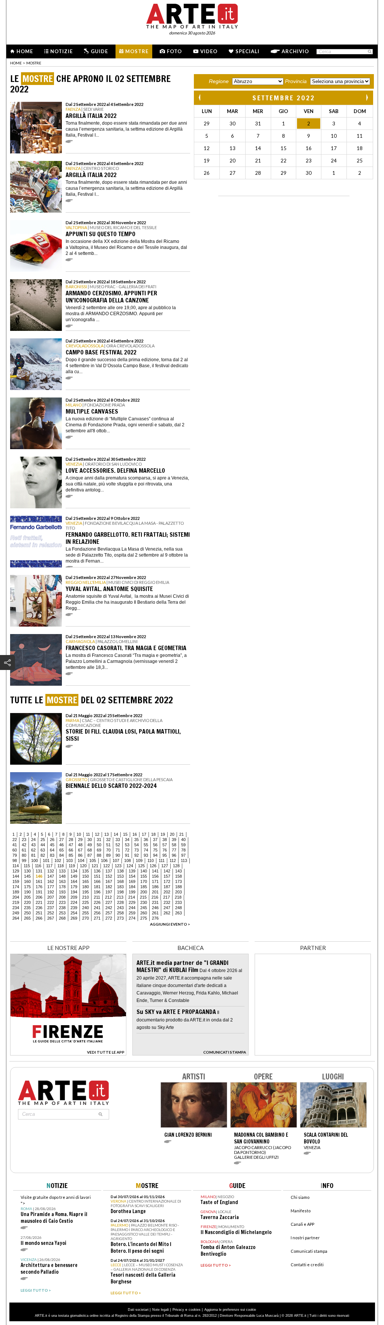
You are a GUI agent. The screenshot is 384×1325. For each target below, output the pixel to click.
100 (34, 860)
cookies (195, 1310)
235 (27, 907)
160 (27, 881)
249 (15, 913)
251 (39, 913)
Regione (219, 81)
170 (143, 881)
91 (127, 855)
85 (71, 855)
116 (38, 865)
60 (14, 850)
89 (108, 855)
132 (50, 871)
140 (143, 871)
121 (95, 865)
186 (155, 886)
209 (73, 897)
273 (120, 918)
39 (174, 839)
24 (33, 839)
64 (52, 850)
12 (97, 834)
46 (61, 845)
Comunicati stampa (309, 1251)
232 (167, 902)
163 (62, 881)
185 (143, 886)
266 (39, 918)
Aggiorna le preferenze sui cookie (230, 1310)
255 (85, 913)
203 (178, 892)
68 (89, 850)
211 (97, 897)
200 (143, 892)
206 (39, 897)
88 (99, 855)
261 (155, 913)
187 (167, 886)
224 (73, 902)
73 (136, 850)
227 (108, 902)
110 (150, 860)
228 (120, 902)
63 (42, 850)
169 (132, 881)
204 (15, 897)
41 (14, 845)
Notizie (61, 51)
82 (42, 855)
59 (183, 845)
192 (50, 892)
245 (143, 907)
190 (27, 892)
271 (97, 918)
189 (15, 892)
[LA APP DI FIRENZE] (68, 1053)
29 (80, 839)
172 (167, 881)
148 (62, 876)
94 (155, 855)
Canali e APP (302, 1224)
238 (62, 907)
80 (24, 855)
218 (178, 897)
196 (97, 892)
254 (73, 913)
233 (178, 902)
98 (14, 860)
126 (153, 865)
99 (24, 860)
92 (136, 855)
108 (127, 860)
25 (42, 839)
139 (132, 871)
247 (167, 907)
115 (27, 865)
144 (15, 876)
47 (71, 845)
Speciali (248, 51)
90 (118, 855)
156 (155, 876)
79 (14, 855)
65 (61, 850)
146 (39, 876)
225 (85, 902)
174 (15, 886)
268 (62, 918)
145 (27, 876)
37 (155, 839)
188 (178, 886)
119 (72, 865)
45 (52, 845)
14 (116, 834)
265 (27, 918)
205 (27, 897)
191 (39, 892)
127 (164, 865)
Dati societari (138, 1310)
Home (24, 51)
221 (39, 902)
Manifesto (300, 1210)
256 (97, 913)
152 (108, 876)
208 (62, 897)
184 (132, 886)
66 (71, 850)
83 (52, 855)
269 (73, 918)
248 (178, 907)
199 (132, 892)
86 (80, 855)
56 (155, 845)
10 (78, 834)
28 (71, 839)
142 (167, 871)
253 (62, 913)
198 (120, 892)
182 (108, 886)
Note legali (160, 1310)
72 (127, 850)
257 (108, 913)
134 (73, 871)
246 (155, 907)
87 (89, 855)
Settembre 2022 (283, 98)
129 (15, 871)
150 (85, 876)
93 (146, 855)
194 (73, 892)
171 (155, 881)
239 (73, 907)
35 (136, 839)
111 (162, 860)
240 (85, 907)
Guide (99, 51)
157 (167, 876)
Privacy (178, 1310)
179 (73, 886)
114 (15, 865)
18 (153, 834)
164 (73, 881)
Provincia (296, 81)
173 (178, 881)
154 (132, 876)
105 (92, 860)
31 (99, 839)
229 (132, 902)
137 (108, 871)
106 (104, 860)
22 (14, 839)
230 (143, 902)
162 (50, 881)
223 (62, 902)
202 (167, 892)
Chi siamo (300, 1197)
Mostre (136, 51)
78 (183, 850)
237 (50, 907)
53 (127, 845)
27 (61, 839)
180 (85, 886)
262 (167, 913)
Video (209, 51)
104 (81, 860)
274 (132, 918)
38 (164, 839)
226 (97, 902)
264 (15, 918)
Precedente (200, 97)
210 (85, 897)
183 (120, 886)
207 (50, 897)
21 (181, 834)
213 (120, 897)
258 (120, 913)
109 (139, 860)
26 (52, 839)
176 (39, 886)
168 (120, 881)
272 (108, 918)
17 (144, 834)
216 (155, 897)
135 (85, 871)
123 (118, 865)
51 (108, 845)
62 (33, 850)
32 (108, 839)
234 (15, 907)
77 (174, 850)
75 (155, 850)
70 (108, 850)
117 (49, 865)
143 (178, 871)
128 (176, 865)
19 (162, 834)
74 (146, 850)
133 (62, 871)
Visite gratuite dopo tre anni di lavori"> (56, 1209)
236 (39, 907)
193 (62, 892)
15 (125, 834)
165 (85, 881)
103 (69, 860)
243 (120, 907)
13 (106, 834)
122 (106, 865)
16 (134, 834)
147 (50, 876)
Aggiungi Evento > (170, 924)
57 (164, 845)
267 (50, 918)
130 (27, 871)
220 (27, 902)
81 (33, 855)
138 (120, 871)
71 (118, 850)
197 (108, 892)
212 (108, 897)
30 (89, 839)
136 (97, 871)
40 (183, 839)
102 (57, 860)
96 (174, 855)
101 (46, 860)
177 (50, 886)
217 (166, 897)
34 (127, 839)
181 (97, 886)
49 (89, 845)
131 (39, 871)
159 (15, 881)
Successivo (367, 97)
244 (132, 907)
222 (50, 902)
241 (97, 907)
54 (136, 845)
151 (97, 876)
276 (155, 918)
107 (115, 860)
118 (60, 865)
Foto (174, 51)
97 (183, 855)
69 (99, 850)
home (16, 63)
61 (24, 850)
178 (62, 886)
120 (83, 865)
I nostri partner (305, 1237)
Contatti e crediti (307, 1264)
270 (85, 918)
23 (24, 839)
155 (143, 876)
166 (97, 881)
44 (42, 845)
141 (155, 871)
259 (132, 913)
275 (143, 918)
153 (120, 876)
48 (80, 845)
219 (15, 902)
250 (27, 913)
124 (129, 865)
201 (155, 892)
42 (24, 845)
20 (172, 834)
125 (141, 865)
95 (164, 855)
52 (118, 845)
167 (108, 881)
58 (174, 845)
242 (108, 907)
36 (146, 839)
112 (173, 860)
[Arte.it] (192, 14)
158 (178, 876)
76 (164, 850)
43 (33, 845)
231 (155, 902)
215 (143, 897)
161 (39, 881)
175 (27, 886)
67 (80, 850)
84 (61, 855)
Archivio (295, 51)
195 (85, 892)
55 (146, 845)
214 (131, 897)
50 (99, 845)
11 (88, 834)
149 (73, 876)
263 (178, 913)
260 (143, 913)
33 (118, 839)
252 (50, 913)
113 (184, 860)
